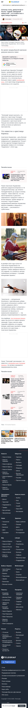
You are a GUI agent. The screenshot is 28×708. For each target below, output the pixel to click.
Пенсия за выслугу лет (5, 650)
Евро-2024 (19, 508)
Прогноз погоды (20, 480)
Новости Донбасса (5, 481)
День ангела (19, 607)
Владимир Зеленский (5, 593)
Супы (17, 637)
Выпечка (18, 632)
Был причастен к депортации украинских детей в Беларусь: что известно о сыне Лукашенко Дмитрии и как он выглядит (18, 415)
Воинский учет (20, 580)
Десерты (18, 640)
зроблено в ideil (5, 702)
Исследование (20, 532)
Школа (18, 470)
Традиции (19, 601)
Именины (19, 609)
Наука (3, 518)
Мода (17, 546)
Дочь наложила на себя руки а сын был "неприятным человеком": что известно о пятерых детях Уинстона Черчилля (17, 399)
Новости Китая (6, 552)
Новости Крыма (7, 485)
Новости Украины (13, 376)
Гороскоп (18, 541)
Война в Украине (6, 565)
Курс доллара (6, 510)
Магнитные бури (21, 557)
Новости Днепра (7, 464)
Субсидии (19, 465)
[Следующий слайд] (26, 5)
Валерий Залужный (5, 607)
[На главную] (14, 2)
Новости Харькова (5, 460)
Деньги (4, 499)
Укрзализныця (6, 513)
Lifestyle (17, 538)
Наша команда (6, 686)
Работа (18, 459)
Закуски (18, 646)
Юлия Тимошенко (7, 616)
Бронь (18, 572)
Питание (18, 524)
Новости (4, 453)
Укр (26, 1)
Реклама (4, 678)
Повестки (19, 569)
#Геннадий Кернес (10, 424)
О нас (3, 667)
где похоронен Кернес (18, 318)
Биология (5, 527)
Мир (2, 538)
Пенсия (3, 629)
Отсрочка (18, 574)
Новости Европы (7, 541)
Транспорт (5, 502)
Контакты (4, 684)
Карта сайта (5, 689)
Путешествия (20, 549)
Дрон (3, 530)
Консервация (20, 635)
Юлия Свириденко (7, 623)
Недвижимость (6, 504)
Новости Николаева (5, 488)
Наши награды (6, 681)
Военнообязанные (21, 577)
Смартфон (5, 532)
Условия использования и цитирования (13, 675)
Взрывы (4, 573)
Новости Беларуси (5, 555)
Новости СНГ (6, 549)
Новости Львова (7, 469)
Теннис (18, 503)
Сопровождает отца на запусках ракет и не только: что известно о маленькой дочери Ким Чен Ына (18, 177)
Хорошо (21, 705)
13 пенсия (5, 632)
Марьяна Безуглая (5, 620)
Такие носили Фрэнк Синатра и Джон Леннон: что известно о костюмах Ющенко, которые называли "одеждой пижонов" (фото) (18, 383)
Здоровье (18, 518)
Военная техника (7, 584)
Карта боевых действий (6, 569)
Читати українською (6, 22)
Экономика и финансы (5, 495)
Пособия (18, 477)
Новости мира (13, 172)
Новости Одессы (7, 466)
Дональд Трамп (6, 597)
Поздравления (20, 560)
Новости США (6, 544)
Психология (19, 530)
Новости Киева (6, 457)
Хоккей (18, 506)
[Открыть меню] (2, 2)
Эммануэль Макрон (5, 603)
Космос (4, 524)
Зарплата (19, 457)
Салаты (18, 643)
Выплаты (18, 462)
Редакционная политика (9, 673)
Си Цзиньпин (6, 600)
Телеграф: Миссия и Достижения (11, 692)
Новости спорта (20, 494)
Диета (18, 527)
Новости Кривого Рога (7, 477)
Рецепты (17, 629)
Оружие (4, 579)
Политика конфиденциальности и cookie (13, 670)
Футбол (18, 497)
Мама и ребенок (20, 521)
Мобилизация (19, 565)
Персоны (4, 589)
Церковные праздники (19, 593)
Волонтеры (5, 581)
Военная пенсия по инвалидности (7, 641)
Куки (13, 705)
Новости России (7, 546)
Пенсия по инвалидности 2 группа (7, 636)
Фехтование (19, 511)
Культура (18, 552)
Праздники (18, 589)
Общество (18, 453)
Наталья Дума (8, 19)
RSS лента (5, 695)
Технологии (5, 521)
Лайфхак (18, 555)
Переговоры (6, 576)
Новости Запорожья (5, 473)
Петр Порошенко (7, 614)
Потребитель (20, 544)
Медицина (19, 468)
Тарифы (4, 507)
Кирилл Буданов (7, 611)
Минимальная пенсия (6, 645)
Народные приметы (19, 598)
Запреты (18, 604)
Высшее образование (20, 474)
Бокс (17, 500)
